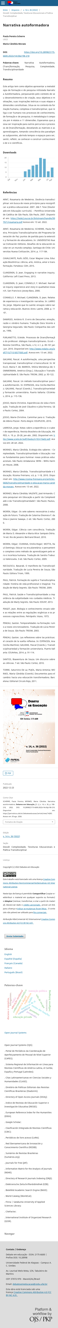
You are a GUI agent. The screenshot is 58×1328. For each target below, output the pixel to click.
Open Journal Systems (15, 1032)
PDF (9, 773)
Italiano (8, 967)
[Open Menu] (3, 3)
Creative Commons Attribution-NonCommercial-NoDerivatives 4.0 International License (29, 883)
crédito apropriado (32, 904)
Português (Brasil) (13, 972)
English (8, 954)
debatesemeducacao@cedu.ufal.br (30, 1284)
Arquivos (15, 10)
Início (5, 10)
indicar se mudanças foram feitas (32, 908)
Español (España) (13, 958)
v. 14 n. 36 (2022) (30, 10)
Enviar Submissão (15, 936)
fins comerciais (40, 912)
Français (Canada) (13, 963)
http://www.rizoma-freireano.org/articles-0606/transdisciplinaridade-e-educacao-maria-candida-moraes (29, 483)
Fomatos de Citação (14, 822)
